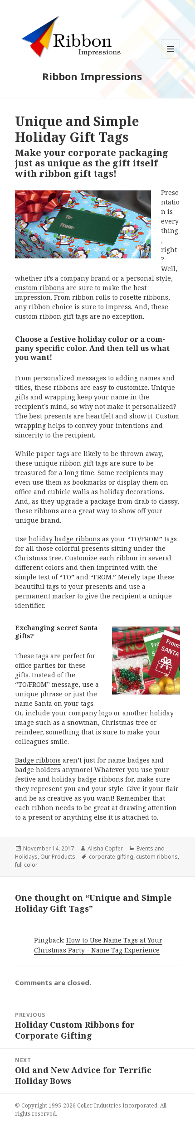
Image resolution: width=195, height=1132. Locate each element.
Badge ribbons (38, 760)
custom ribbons (39, 287)
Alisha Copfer (105, 848)
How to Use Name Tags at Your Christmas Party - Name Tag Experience (98, 945)
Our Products (57, 856)
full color (26, 865)
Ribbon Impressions (92, 76)
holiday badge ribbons (64, 538)
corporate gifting (111, 856)
